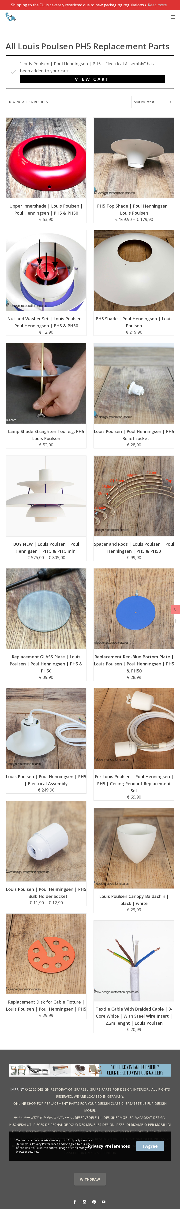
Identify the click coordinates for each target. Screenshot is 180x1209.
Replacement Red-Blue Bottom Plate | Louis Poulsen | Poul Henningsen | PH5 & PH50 (134, 664)
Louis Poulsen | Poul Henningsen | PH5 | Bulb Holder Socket (46, 892)
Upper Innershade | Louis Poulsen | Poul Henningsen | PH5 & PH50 (46, 209)
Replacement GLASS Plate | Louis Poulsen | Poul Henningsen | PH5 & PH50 (46, 664)
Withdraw (90, 1179)
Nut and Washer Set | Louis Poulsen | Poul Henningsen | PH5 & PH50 (46, 322)
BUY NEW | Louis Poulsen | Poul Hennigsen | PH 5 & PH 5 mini (46, 547)
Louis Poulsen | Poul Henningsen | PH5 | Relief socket (134, 435)
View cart (92, 79)
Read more (157, 5)
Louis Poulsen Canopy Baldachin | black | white (134, 899)
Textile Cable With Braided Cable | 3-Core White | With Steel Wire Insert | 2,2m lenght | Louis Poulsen (134, 1016)
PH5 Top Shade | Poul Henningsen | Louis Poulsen (134, 209)
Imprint (17, 1089)
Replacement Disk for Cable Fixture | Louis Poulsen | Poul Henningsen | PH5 (46, 1005)
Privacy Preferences (109, 1146)
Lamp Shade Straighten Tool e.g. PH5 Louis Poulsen (46, 435)
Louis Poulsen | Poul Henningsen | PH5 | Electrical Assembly (46, 780)
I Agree (150, 1146)
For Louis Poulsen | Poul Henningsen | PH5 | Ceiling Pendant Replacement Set (134, 783)
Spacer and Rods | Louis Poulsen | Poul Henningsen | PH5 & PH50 (134, 547)
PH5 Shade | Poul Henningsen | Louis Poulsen (134, 322)
